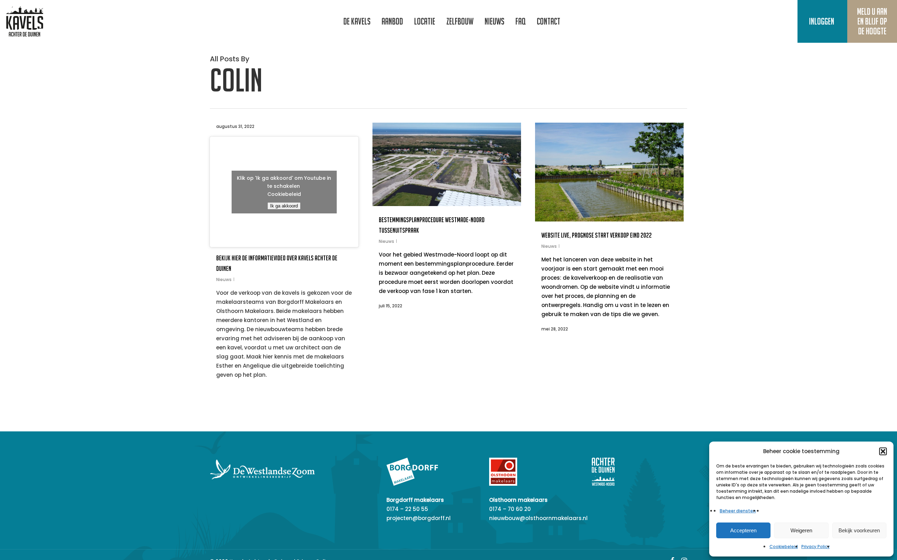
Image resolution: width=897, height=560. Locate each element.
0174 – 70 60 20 (510, 509)
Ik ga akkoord (284, 206)
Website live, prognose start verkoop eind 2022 (596, 235)
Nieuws (224, 279)
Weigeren (801, 530)
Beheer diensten (738, 511)
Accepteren (743, 530)
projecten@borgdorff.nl (418, 518)
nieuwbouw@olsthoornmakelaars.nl (538, 518)
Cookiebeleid (783, 546)
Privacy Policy (815, 546)
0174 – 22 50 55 (407, 509)
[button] (882, 451)
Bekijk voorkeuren (859, 530)
